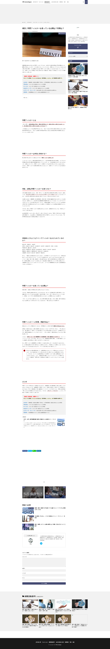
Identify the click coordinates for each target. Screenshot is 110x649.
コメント (24, 556)
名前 (23, 568)
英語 (71, 642)
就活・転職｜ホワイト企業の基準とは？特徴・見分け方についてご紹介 (50, 525)
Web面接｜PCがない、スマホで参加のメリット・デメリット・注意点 (50, 517)
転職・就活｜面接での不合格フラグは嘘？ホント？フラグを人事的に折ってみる (50, 509)
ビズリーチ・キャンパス (29, 90)
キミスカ (25, 86)
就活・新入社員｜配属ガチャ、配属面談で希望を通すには (77, 108)
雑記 (73, 642)
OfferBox (25, 84)
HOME (24, 22)
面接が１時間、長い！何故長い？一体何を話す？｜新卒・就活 (46, 610)
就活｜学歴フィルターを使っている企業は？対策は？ (41, 22)
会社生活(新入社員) (60, 642)
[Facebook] (25, 451)
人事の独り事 (31, 524)
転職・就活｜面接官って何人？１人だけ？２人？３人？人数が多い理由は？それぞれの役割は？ (30, 625)
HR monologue (27, 2)
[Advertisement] (55, 13)
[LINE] (34, 451)
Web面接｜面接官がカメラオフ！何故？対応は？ (80, 610)
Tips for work (45, 642)
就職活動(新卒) (29, 22)
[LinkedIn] (38, 451)
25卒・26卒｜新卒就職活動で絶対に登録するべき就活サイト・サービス (40, 420)
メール (24, 573)
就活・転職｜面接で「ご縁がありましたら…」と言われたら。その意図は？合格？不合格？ (79, 625)
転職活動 (32, 516)
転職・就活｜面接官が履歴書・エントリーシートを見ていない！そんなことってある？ (46, 625)
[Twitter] (30, 451)
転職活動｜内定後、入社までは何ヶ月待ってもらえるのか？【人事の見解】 (77, 76)
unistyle (25, 82)
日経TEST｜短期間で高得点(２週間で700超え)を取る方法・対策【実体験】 (78, 92)
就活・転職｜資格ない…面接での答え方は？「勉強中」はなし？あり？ (30, 610)
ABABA (25, 92)
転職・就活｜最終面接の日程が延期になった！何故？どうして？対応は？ (63, 625)
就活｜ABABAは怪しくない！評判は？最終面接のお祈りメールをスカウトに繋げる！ (63, 610)
